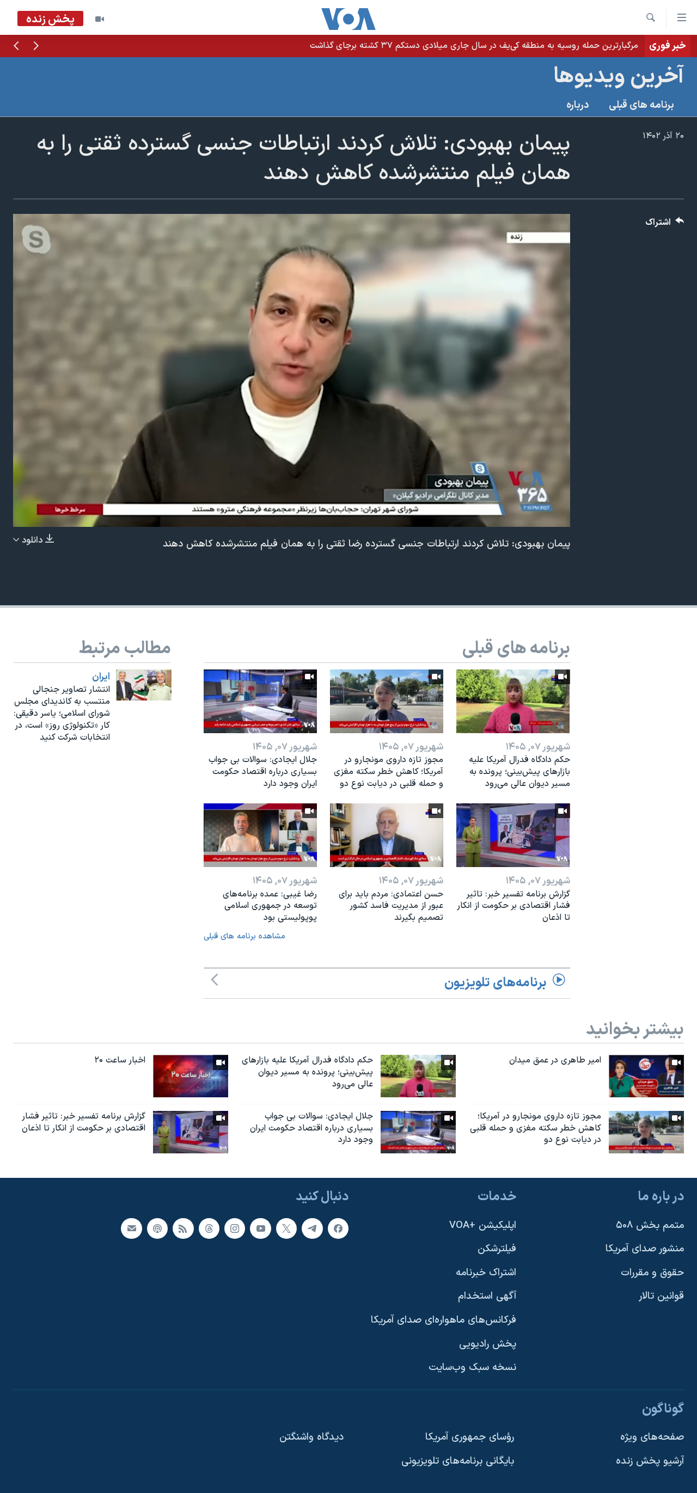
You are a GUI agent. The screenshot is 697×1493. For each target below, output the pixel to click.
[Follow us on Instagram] (234, 1228)
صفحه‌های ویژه (652, 1437)
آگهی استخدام (487, 1296)
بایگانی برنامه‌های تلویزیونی (457, 1461)
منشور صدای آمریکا (645, 1249)
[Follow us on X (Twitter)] (286, 1228)
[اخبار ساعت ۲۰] (190, 1076)
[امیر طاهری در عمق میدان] (646, 1076)
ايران (101, 677)
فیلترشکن (497, 1249)
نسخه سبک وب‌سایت (472, 1368)
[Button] (664, 225)
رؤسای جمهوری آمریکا (469, 1437)
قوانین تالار (661, 1296)
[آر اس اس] (183, 1228)
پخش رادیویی (487, 1344)
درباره (577, 105)
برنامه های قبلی (641, 105)
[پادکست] (157, 1228)
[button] (36, 47)
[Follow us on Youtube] (260, 1228)
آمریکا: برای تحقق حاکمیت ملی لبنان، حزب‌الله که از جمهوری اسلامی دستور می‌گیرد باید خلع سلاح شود (458, 45)
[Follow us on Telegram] (312, 1228)
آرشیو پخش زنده (650, 1461)
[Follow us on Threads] (209, 1228)
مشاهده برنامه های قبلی (244, 936)
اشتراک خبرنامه (486, 1272)
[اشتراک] (131, 1228)
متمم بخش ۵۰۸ (650, 1225)
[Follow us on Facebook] (338, 1228)
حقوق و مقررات (652, 1272)
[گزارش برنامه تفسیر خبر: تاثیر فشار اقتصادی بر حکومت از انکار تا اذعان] (513, 835)
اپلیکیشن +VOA (482, 1225)
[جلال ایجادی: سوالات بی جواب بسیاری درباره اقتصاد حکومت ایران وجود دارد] (260, 701)
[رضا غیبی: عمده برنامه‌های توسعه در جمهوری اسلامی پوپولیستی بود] (260, 835)
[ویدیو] (99, 19)
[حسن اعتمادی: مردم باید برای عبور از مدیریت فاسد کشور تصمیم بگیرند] (386, 835)
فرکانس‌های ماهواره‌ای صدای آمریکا (443, 1320)
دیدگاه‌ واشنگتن (311, 1437)
